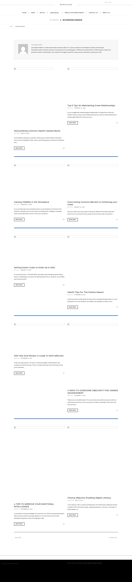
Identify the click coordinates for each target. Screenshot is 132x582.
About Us (106, 12)
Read (33, 12)
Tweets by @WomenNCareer (9, 563)
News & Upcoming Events (74, 12)
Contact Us (93, 12)
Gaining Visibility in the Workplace (31, 202)
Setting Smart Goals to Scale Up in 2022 (34, 267)
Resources (54, 13)
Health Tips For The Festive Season (85, 292)
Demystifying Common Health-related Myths (37, 131)
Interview (70, 500)
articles (17, 133)
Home (24, 12)
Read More (19, 148)
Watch (42, 12)
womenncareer (36, 45)
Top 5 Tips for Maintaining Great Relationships (91, 105)
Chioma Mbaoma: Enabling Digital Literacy (89, 498)
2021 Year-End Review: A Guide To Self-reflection (39, 356)
